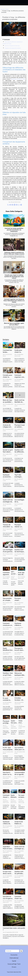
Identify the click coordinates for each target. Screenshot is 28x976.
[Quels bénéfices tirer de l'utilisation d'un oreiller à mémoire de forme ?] (8, 643)
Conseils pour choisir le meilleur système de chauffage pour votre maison (14, 276)
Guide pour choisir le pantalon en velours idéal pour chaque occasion (14, 253)
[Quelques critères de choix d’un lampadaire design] (8, 816)
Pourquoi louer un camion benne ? (20, 427)
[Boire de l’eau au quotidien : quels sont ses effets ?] (14, 315)
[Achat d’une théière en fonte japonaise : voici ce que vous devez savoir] (20, 816)
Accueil (2, 9)
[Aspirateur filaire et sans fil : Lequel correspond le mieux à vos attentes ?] (8, 841)
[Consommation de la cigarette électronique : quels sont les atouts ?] (20, 767)
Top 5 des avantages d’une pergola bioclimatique (19, 478)
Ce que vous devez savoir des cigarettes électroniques (7, 874)
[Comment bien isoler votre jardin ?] (14, 919)
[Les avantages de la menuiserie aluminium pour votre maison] (20, 494)
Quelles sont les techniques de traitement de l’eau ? (19, 553)
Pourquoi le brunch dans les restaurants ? (20, 651)
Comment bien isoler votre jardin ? (14, 929)
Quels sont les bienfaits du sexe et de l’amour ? (19, 403)
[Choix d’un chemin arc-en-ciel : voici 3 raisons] (22, 717)
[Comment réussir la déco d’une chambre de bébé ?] (6, 791)
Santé (14, 961)
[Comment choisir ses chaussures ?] (20, 891)
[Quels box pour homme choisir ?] (14, 717)
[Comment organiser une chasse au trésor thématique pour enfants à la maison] (14, 291)
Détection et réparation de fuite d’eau (12, 45)
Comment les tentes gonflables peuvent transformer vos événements (14, 230)
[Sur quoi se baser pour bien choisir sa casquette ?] (21, 791)
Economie (14, 955)
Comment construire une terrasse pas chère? (8, 626)
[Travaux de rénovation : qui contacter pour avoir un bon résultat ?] (8, 519)
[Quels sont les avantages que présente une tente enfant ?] (20, 841)
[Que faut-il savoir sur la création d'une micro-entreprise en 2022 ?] (8, 767)
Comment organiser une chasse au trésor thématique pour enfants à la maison (14, 300)
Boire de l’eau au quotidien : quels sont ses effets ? (14, 324)
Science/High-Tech (14, 964)
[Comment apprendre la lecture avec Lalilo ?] (6, 568)
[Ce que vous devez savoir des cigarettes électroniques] (8, 866)
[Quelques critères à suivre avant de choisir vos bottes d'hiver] (20, 618)
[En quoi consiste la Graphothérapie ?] (8, 693)
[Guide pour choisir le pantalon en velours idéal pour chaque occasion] (14, 244)
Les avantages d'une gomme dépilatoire (8, 552)
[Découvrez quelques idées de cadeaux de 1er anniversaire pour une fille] (20, 668)
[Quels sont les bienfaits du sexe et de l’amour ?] (20, 395)
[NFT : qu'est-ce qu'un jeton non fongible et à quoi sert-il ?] (14, 568)
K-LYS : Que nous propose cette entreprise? (7, 750)
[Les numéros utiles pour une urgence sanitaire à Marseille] (20, 742)
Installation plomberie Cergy (18, 79)
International (14, 958)
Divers (7, 9)
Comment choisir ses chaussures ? (19, 898)
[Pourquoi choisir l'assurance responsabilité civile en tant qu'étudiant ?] (20, 593)
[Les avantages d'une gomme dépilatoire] (8, 544)
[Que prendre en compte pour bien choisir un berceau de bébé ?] (8, 593)
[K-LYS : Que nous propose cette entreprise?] (8, 742)
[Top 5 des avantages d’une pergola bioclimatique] (20, 469)
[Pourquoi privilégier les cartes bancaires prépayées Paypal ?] (6, 717)
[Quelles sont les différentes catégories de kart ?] (20, 444)
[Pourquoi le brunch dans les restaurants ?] (20, 643)
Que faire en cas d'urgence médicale (7, 898)
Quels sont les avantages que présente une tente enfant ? (19, 849)
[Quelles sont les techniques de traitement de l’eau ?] (20, 544)
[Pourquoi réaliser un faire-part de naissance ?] (20, 519)
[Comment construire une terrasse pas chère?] (8, 618)
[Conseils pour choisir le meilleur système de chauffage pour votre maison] (14, 267)
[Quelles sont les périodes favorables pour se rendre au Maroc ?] (20, 866)
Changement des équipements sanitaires (13, 48)
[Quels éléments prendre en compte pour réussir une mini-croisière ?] (14, 791)
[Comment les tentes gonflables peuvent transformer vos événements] (14, 220)
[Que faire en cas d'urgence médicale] (8, 891)
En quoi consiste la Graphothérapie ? (8, 701)
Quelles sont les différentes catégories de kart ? (19, 453)
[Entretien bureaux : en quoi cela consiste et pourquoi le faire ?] (20, 693)
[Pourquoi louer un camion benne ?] (20, 420)
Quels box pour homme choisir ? (14, 724)
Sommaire (7, 39)
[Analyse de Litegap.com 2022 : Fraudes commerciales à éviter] (8, 420)
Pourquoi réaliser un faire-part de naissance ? (19, 528)
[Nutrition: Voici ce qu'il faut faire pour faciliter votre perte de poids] (8, 668)
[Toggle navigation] (2, 2)
